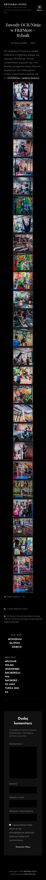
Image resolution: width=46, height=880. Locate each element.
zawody (15, 622)
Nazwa (14, 783)
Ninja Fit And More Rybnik (22, 616)
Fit (8, 616)
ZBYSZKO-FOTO (15, 4)
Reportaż (18, 609)
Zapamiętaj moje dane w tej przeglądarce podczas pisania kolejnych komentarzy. (21, 833)
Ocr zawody (22, 619)
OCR (14, 619)
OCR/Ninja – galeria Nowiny (23, 77)
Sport (25, 609)
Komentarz (16, 743)
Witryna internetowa (21, 811)
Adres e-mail (17, 797)
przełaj (31, 619)
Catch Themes (29, 874)
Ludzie (10, 609)
